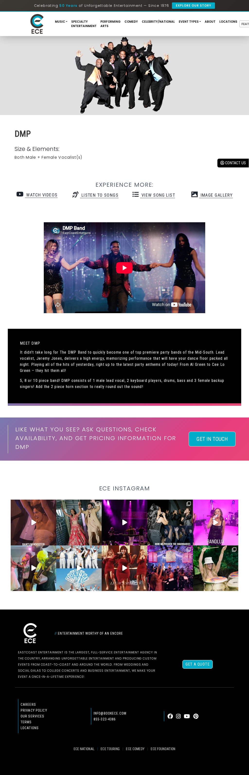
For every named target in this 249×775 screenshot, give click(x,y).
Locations (228, 21)
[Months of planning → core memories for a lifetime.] (124, 522)
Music (60, 21)
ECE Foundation (163, 749)
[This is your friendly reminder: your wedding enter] (79, 522)
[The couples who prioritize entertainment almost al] (170, 568)
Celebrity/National (158, 21)
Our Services (32, 716)
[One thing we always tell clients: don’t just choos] (215, 522)
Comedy (131, 21)
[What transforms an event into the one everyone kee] (170, 522)
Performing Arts (110, 23)
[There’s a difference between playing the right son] (33, 522)
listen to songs (99, 195)
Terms (26, 722)
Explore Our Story (193, 5)
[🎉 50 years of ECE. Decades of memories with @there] (79, 568)
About (210, 21)
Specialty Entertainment (84, 23)
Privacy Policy (34, 710)
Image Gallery (216, 195)
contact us (235, 163)
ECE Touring (110, 749)
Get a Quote (198, 664)
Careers (28, 705)
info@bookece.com (110, 713)
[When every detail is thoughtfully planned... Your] (124, 568)
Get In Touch (212, 439)
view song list (157, 195)
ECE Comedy (135, 749)
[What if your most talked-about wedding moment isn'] (215, 568)
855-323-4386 (105, 719)
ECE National (84, 749)
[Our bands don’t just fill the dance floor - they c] (33, 568)
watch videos (41, 194)
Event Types (189, 21)
